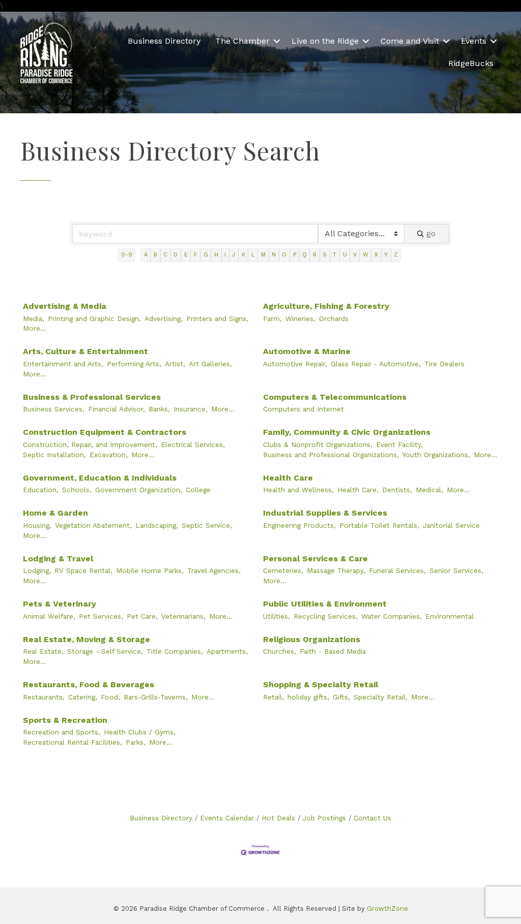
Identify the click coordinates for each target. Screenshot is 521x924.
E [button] (186, 254)
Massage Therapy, (336, 570)
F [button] (195, 254)
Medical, (429, 490)
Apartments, (227, 651)
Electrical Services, (193, 444)
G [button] (206, 254)
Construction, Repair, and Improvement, (90, 444)
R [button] (314, 254)
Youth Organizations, (436, 455)
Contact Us (372, 818)
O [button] (284, 254)
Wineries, (300, 318)
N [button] (274, 254)
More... (34, 328)
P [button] (294, 254)
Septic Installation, (54, 455)
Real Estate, (43, 651)
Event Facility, (399, 444)
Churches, (279, 651)
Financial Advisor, (116, 409)
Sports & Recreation (65, 720)
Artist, (175, 364)
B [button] (155, 254)
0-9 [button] (126, 254)
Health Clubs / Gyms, (140, 732)
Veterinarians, (183, 616)
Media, (33, 318)
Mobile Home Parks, (150, 570)
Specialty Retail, (381, 697)
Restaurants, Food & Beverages (88, 684)
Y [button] (386, 254)
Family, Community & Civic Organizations (346, 432)
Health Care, (358, 490)
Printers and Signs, (217, 318)
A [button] (146, 254)
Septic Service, (207, 525)
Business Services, (53, 409)
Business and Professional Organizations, (331, 455)
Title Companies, (175, 651)
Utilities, (276, 616)
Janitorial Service (451, 525)
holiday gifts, (308, 697)
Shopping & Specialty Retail (320, 684)
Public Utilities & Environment (325, 604)
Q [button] (304, 254)
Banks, (159, 409)
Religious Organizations (311, 639)
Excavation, (109, 455)
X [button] (376, 254)
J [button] (233, 254)
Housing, (37, 525)
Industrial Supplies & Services (325, 513)
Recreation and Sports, (61, 732)
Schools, (77, 490)
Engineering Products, (299, 525)
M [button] (263, 254)
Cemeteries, (283, 570)
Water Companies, (391, 616)
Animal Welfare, (49, 616)
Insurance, (190, 409)
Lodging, (37, 570)
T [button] (334, 254)
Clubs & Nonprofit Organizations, (317, 444)
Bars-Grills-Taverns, (156, 697)
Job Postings (324, 818)
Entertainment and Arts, (63, 364)
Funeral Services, (397, 570)
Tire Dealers (444, 364)
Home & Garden (55, 513)
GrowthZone (387, 908)
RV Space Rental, (83, 570)
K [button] (243, 254)
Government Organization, (138, 490)
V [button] (355, 254)
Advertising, (163, 318)
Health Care (288, 478)
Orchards (334, 318)
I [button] (225, 254)
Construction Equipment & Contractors (104, 432)
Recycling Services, (326, 616)
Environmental (449, 616)
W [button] (365, 254)
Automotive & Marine (307, 351)
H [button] (216, 254)
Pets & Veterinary (59, 604)
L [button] (253, 254)
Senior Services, (456, 570)
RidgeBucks (471, 63)
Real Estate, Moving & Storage (86, 639)
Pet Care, (142, 616)
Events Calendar (227, 818)
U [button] (345, 254)
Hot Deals (278, 818)
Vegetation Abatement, (93, 525)
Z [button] (395, 254)
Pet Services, (101, 616)
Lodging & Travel (58, 558)
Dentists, (397, 490)
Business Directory (164, 41)
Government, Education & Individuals (100, 478)
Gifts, (341, 697)
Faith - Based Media (333, 651)
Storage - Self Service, (105, 651)
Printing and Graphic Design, (94, 318)
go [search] (431, 233)
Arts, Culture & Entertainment (85, 351)
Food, (110, 697)
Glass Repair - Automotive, (376, 364)
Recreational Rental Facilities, (72, 742)
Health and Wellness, (298, 490)
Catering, (82, 697)
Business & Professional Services (92, 397)
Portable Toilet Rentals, (379, 525)
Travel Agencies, (214, 570)
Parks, (136, 742)
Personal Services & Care (315, 558)
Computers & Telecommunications (335, 397)
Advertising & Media (64, 306)
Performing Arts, (134, 364)
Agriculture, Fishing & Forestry (326, 306)
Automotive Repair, (295, 364)
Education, (41, 490)
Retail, (273, 697)
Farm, (272, 318)
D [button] (175, 254)
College (198, 490)
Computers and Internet (303, 409)
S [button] (325, 254)
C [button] (165, 254)
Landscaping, (156, 525)
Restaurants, (44, 697)
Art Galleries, (210, 364)
